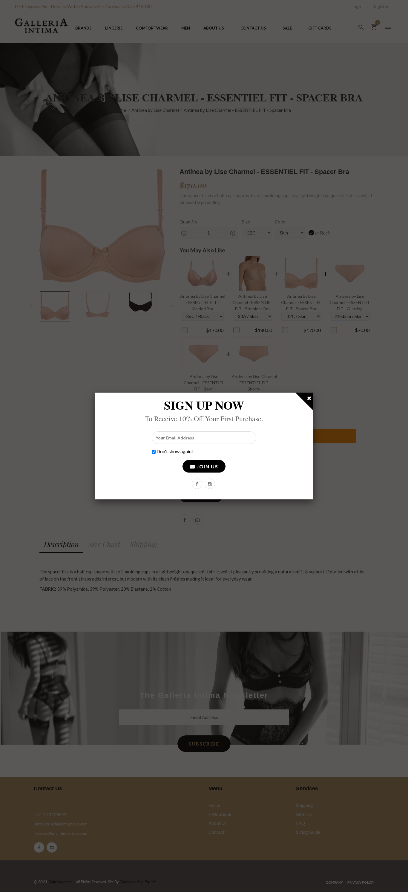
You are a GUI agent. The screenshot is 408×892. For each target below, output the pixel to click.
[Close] (309, 399)
